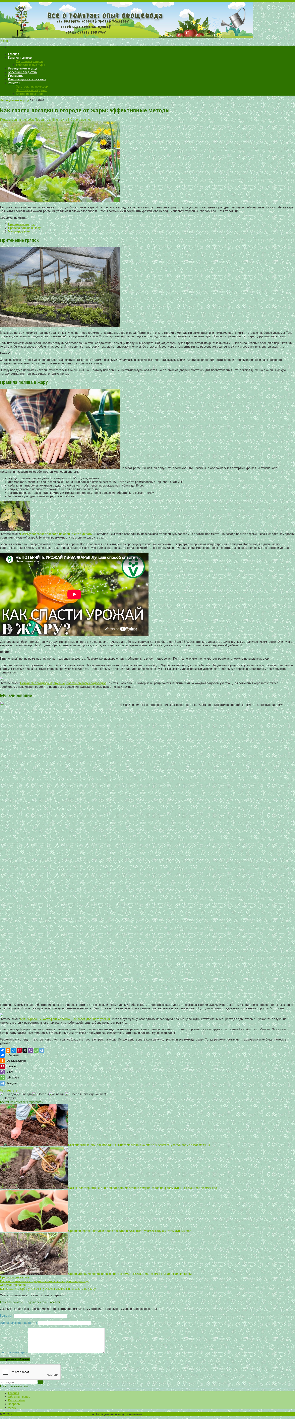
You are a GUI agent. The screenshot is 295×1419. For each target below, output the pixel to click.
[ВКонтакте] (2, 1050)
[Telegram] (41, 1050)
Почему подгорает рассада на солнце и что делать (56, 534)
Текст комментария (13, 1352)
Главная (13, 54)
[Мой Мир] (13, 1050)
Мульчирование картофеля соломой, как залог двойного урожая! (65, 1019)
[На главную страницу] (147, 20)
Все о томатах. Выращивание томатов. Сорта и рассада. (52, 1414)
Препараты (15, 76)
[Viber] (30, 1050)
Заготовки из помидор (32, 86)
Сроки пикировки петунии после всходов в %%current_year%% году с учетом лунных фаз (129, 1231)
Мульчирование (19, 231)
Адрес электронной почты (18, 1323)
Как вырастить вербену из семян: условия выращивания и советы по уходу (48, 1288)
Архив (12, 1407)
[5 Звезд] (72, 1094)
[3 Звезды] (40, 1094)
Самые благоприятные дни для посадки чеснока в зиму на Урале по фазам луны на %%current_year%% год (142, 1188)
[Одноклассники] (8, 1050)
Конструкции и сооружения (27, 79)
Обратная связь (19, 1397)
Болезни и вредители (22, 72)
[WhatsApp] (36, 1050)
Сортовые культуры (29, 61)
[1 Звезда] (8, 1094)
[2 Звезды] (24, 1094)
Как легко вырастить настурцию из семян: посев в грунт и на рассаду (44, 1281)
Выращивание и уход (22, 68)
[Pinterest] (19, 1050)
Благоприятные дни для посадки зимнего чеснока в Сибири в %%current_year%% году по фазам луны (139, 1145)
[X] (24, 1050)
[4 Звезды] (57, 1094)
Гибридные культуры (30, 65)
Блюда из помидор (29, 94)
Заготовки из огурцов (31, 90)
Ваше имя (6, 1315)
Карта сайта (16, 1400)
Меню (4, 41)
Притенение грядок (21, 224)
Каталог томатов (20, 57)
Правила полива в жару (24, 228)
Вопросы (14, 1404)
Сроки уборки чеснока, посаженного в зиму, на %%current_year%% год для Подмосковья (130, 1274)
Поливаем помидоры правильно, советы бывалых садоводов (63, 683)
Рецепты (14, 83)
